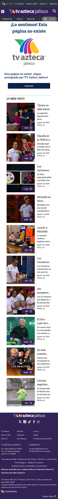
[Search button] (54, 11)
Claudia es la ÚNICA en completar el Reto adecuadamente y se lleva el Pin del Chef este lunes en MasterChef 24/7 (44, 138)
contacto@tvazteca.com (38, 449)
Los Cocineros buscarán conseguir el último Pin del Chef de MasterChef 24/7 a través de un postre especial (44, 168)
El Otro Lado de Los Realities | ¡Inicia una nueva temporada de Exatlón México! (44, 321)
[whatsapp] (38, 422)
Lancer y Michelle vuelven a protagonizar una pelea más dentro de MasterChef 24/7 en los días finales (44, 229)
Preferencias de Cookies (26, 459)
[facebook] (34, 422)
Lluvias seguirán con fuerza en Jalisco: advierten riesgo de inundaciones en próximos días (44, 382)
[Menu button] (2, 11)
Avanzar (29, 85)
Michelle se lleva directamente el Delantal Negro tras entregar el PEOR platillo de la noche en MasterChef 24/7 (44, 199)
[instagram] (24, 422)
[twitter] (20, 422)
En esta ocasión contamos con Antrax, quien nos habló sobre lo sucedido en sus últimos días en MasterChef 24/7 (44, 352)
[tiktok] (29, 422)
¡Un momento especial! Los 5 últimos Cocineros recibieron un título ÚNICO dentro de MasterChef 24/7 (44, 291)
